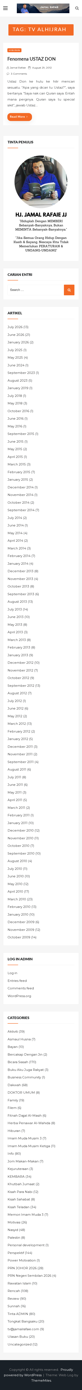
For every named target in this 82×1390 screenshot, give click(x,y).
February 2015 (19, 472)
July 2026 (15, 327)
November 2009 (21, 930)
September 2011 (21, 762)
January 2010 (18, 914)
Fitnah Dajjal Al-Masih (25, 1115)
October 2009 (19, 937)
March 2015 (17, 464)
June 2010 (16, 876)
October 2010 (18, 846)
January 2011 (18, 823)
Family (13, 1100)
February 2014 (19, 556)
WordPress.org (19, 996)
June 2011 (15, 785)
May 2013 (15, 625)
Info (11, 1154)
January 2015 (18, 480)
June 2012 (16, 708)
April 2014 (15, 541)
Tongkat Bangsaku (22, 1321)
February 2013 (19, 647)
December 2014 (21, 487)
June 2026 (16, 335)
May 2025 (15, 357)
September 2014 (21, 510)
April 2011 (15, 800)
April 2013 (15, 632)
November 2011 (20, 754)
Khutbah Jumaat (21, 1184)
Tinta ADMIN (18, 1314)
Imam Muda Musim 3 (25, 1138)
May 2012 (15, 716)
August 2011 (17, 769)
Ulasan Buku (18, 1337)
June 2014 (16, 525)
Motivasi (14, 1222)
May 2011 (15, 792)
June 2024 (16, 365)
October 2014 (18, 503)
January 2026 (18, 342)
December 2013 (20, 571)
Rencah (14, 1291)
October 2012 (18, 678)
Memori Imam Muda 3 (26, 1215)
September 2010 (21, 853)
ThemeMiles (41, 1380)
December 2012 (20, 663)
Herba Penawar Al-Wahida (29, 1123)
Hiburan (14, 50)
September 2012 (21, 686)
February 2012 (19, 731)
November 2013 (20, 579)
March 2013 (17, 640)
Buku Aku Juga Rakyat (26, 1070)
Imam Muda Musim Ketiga (29, 1146)
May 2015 (15, 449)
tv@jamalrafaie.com (23, 1329)
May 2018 (15, 403)
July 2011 (14, 777)
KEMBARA (16, 1177)
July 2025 (15, 350)
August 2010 (17, 861)
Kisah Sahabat (19, 1199)
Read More (17, 117)
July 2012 (15, 701)
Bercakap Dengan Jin (25, 1054)
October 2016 (18, 411)
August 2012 (17, 693)
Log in (12, 973)
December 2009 (21, 922)
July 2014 (15, 518)
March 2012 (17, 724)
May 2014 (15, 533)
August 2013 (17, 602)
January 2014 (18, 564)
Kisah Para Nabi (20, 1192)
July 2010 (15, 869)
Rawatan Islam (19, 1283)
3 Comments (19, 73)
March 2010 (17, 899)
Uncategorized (20, 1344)
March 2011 (16, 808)
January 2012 (18, 739)
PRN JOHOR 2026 (22, 1268)
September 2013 (21, 594)
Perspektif (16, 1253)
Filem (12, 1108)
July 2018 (15, 396)
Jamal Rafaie (18, 67)
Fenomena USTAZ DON (31, 59)
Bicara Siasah (18, 1062)
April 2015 (15, 457)
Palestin (14, 1238)
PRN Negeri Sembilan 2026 (29, 1276)
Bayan (13, 1047)
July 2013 (15, 609)
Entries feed (17, 981)
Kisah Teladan (18, 1207)
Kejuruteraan (18, 1169)
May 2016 (15, 426)
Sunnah (14, 1306)
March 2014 (17, 548)
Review (13, 1299)
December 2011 (20, 747)
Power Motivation (22, 1260)
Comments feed (21, 988)
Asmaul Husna (19, 1039)
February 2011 (19, 815)
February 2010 (19, 907)
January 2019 (18, 388)
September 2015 (21, 434)
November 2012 (20, 670)
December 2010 (21, 830)
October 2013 (18, 586)
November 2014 (20, 495)
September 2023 (21, 373)
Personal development (26, 1245)
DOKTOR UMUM (21, 1092)
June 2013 (16, 617)
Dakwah (14, 1085)
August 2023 (18, 380)
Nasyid (13, 1230)
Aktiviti (13, 1031)
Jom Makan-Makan (23, 1161)
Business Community (24, 1077)
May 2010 (15, 884)
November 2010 (20, 838)
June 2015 (16, 441)
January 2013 (18, 655)
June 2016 (16, 418)
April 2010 (15, 891)
